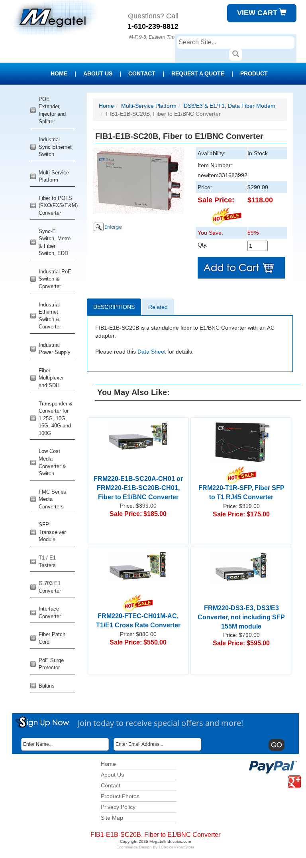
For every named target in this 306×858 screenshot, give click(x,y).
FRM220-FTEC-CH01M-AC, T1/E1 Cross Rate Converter (138, 621)
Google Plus (289, 775)
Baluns (47, 686)
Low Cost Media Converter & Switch (52, 462)
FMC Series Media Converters (52, 499)
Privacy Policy (118, 807)
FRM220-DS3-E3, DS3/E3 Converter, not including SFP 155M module (241, 617)
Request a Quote (197, 73)
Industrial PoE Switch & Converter (55, 279)
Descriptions (114, 307)
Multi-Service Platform (54, 176)
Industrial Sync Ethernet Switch (55, 146)
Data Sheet (151, 351)
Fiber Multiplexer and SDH (51, 378)
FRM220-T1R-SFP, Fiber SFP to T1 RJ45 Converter (241, 492)
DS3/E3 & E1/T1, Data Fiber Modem (229, 106)
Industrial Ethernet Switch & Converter (50, 316)
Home (59, 73)
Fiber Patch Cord (52, 638)
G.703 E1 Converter (50, 587)
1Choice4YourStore (176, 847)
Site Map (112, 818)
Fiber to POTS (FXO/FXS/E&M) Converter (57, 205)
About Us (97, 73)
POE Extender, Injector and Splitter (52, 110)
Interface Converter (50, 612)
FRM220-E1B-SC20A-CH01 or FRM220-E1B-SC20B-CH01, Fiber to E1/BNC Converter (138, 487)
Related (158, 307)
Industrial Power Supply (55, 349)
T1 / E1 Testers (47, 561)
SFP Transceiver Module (52, 532)
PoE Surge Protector (51, 664)
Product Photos (120, 796)
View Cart (258, 13)
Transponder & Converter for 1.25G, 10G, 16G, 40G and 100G (56, 418)
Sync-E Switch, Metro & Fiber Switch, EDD (55, 242)
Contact (141, 73)
